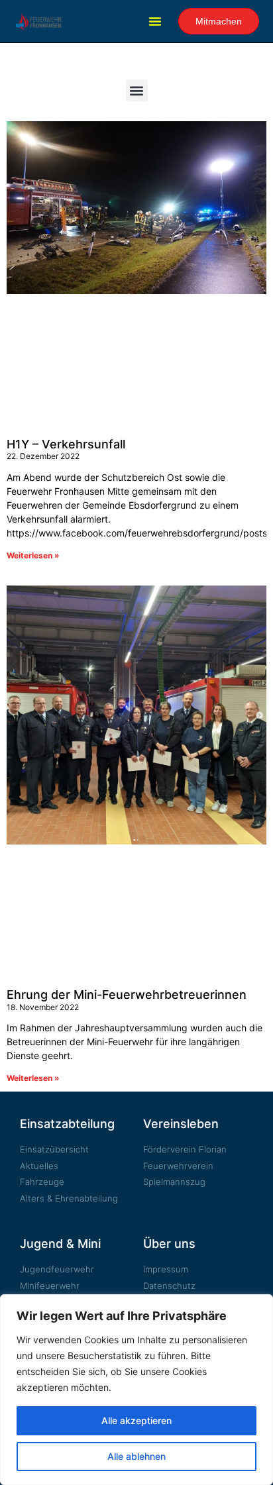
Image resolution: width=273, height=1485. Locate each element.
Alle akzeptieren (136, 1420)
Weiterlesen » (33, 555)
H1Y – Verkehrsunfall (66, 444)
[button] (155, 21)
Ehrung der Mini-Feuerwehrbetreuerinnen (126, 994)
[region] (136, 1389)
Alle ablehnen (136, 1456)
